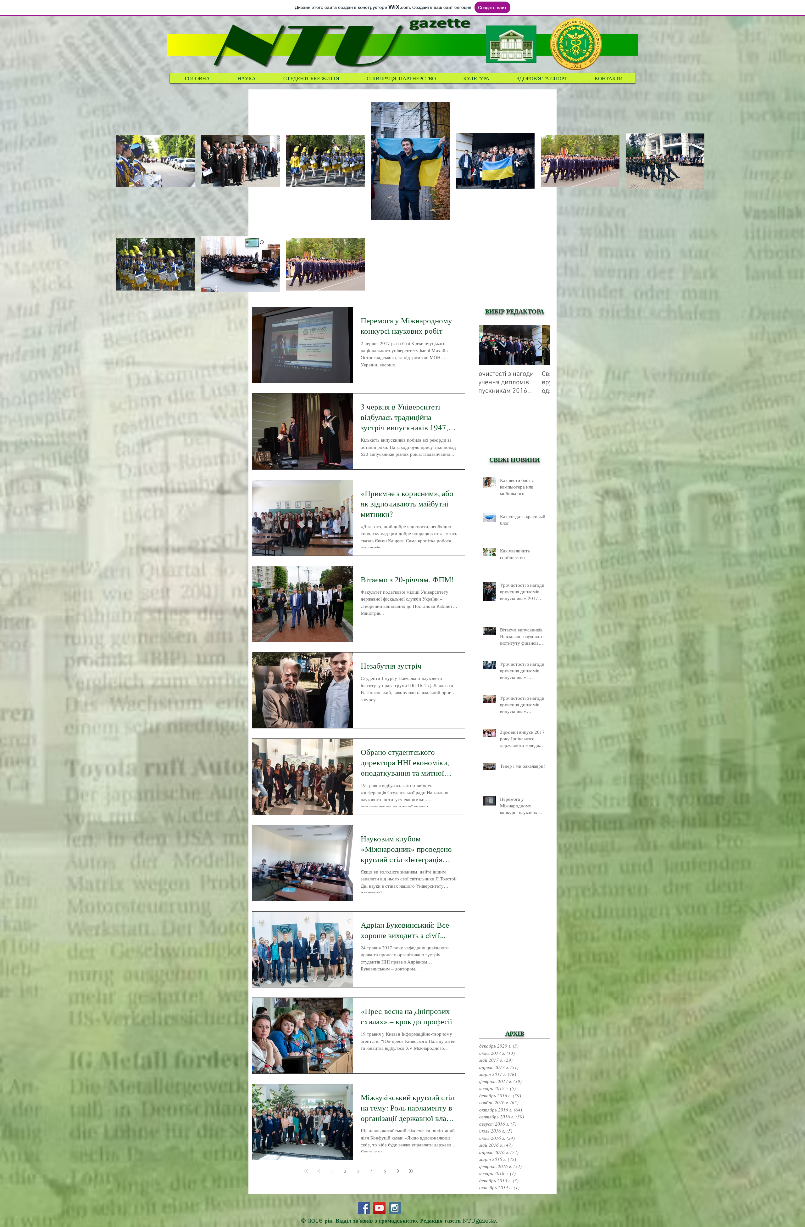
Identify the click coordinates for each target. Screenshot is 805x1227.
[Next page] (398, 1171)
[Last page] (411, 1171)
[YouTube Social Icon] (379, 1208)
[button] (311, 78)
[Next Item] (540, 345)
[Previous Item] (489, 345)
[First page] (305, 1171)
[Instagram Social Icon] (395, 1208)
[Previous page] (319, 1171)
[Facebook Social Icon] (364, 1208)
